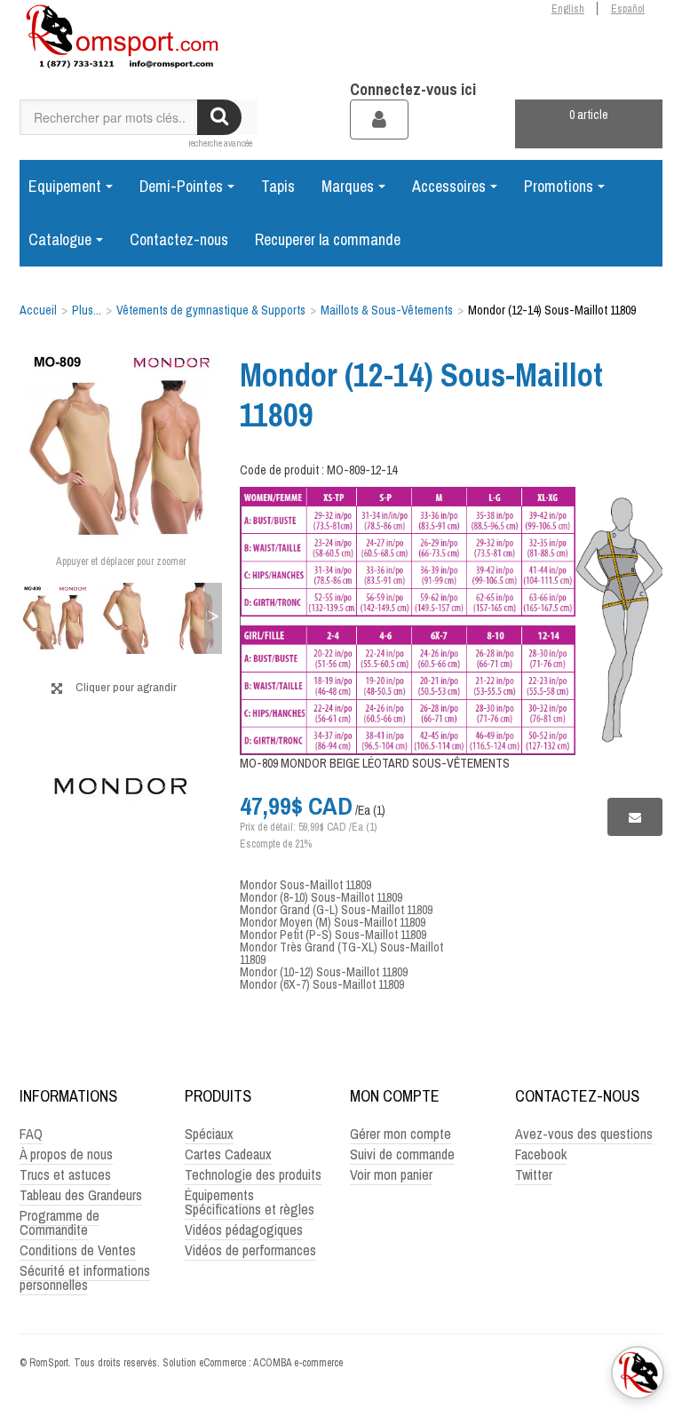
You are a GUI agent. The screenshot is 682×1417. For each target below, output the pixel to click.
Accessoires (449, 186)
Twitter (533, 1174)
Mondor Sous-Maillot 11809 (305, 885)
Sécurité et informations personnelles (85, 1277)
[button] (588, 124)
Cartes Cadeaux (228, 1154)
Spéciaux (209, 1133)
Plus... (86, 310)
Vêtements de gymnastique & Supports (210, 310)
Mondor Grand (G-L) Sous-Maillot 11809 (336, 910)
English (567, 9)
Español (628, 9)
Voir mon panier (391, 1174)
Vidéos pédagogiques (244, 1229)
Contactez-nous (179, 239)
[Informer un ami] (634, 817)
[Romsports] (121, 40)
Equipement (64, 186)
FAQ (31, 1133)
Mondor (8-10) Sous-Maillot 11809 (321, 897)
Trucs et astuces (65, 1174)
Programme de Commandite (59, 1222)
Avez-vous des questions (584, 1133)
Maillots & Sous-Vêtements (387, 310)
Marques (347, 186)
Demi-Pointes (181, 186)
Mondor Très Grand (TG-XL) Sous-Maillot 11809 (341, 953)
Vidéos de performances (250, 1250)
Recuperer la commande (327, 239)
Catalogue (59, 239)
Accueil (38, 310)
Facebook (541, 1154)
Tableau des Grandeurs (81, 1195)
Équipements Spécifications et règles (249, 1202)
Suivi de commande (402, 1154)
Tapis (278, 186)
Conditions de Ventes (78, 1250)
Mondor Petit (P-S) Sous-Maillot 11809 (333, 935)
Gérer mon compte (400, 1133)
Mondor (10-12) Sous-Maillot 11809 (324, 972)
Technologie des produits (253, 1174)
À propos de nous (66, 1154)
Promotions (558, 186)
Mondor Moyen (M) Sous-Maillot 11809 (332, 922)
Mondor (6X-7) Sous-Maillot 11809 (322, 984)
